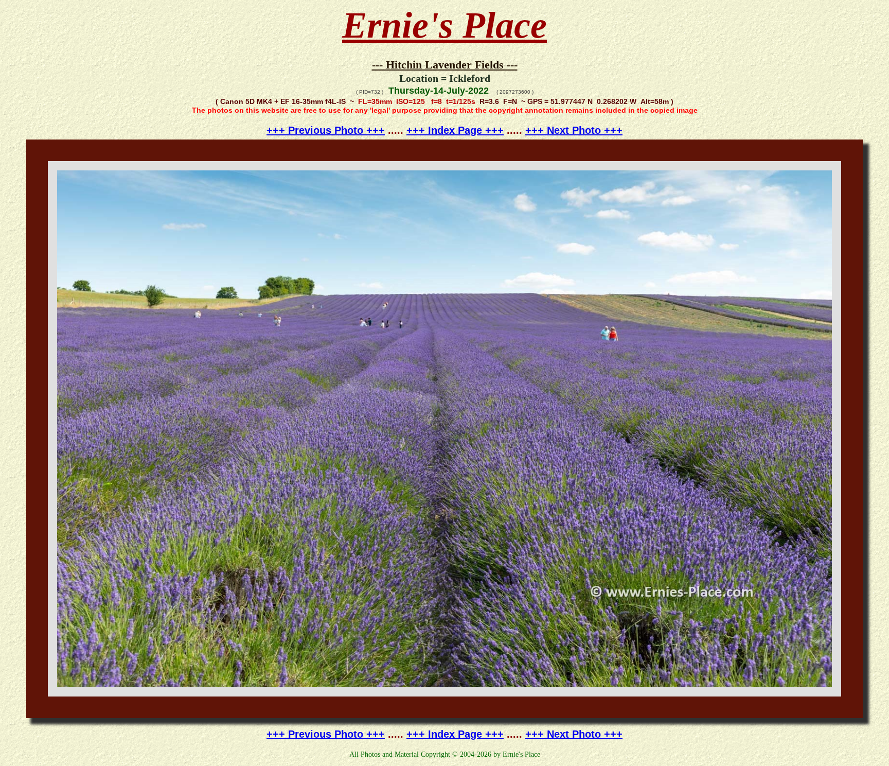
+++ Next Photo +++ (574, 130)
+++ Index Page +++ (455, 130)
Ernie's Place (444, 25)
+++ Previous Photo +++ (325, 130)
